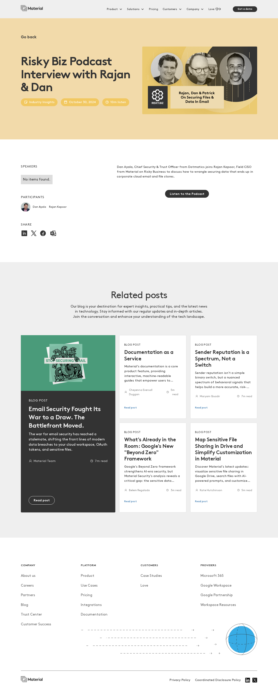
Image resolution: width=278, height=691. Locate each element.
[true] (32, 9)
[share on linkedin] (24, 233)
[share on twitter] (33, 233)
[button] (114, 9)
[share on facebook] (43, 233)
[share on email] (53, 233)
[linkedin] (247, 680)
